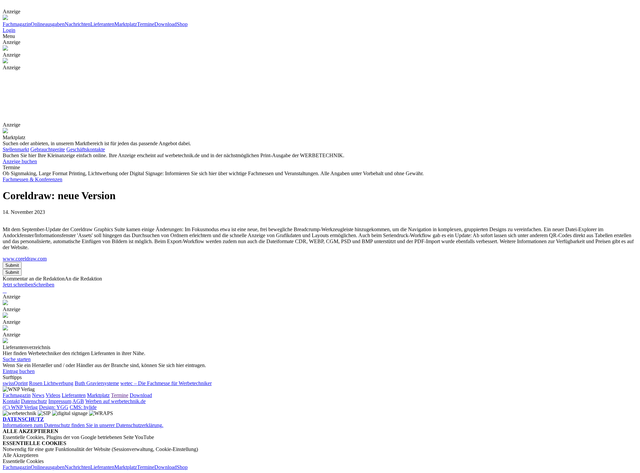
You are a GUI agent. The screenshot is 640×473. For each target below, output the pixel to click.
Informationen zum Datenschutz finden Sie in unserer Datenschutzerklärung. (83, 422)
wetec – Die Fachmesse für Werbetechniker (166, 383)
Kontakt (11, 401)
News (38, 395)
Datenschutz (34, 401)
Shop (182, 24)
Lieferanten (102, 24)
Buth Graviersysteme (97, 383)
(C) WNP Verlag (20, 407)
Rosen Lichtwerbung (51, 383)
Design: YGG (53, 407)
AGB (78, 401)
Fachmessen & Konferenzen (32, 179)
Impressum (59, 401)
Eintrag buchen (19, 371)
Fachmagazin (17, 24)
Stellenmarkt (16, 149)
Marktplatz (125, 24)
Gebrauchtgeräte (47, 149)
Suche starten (17, 359)
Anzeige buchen (20, 161)
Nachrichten (77, 24)
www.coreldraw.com (25, 258)
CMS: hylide (83, 407)
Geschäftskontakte (85, 149)
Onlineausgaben (48, 24)
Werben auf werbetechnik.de (115, 401)
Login (9, 30)
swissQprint (15, 383)
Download (165, 24)
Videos (53, 395)
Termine (145, 24)
